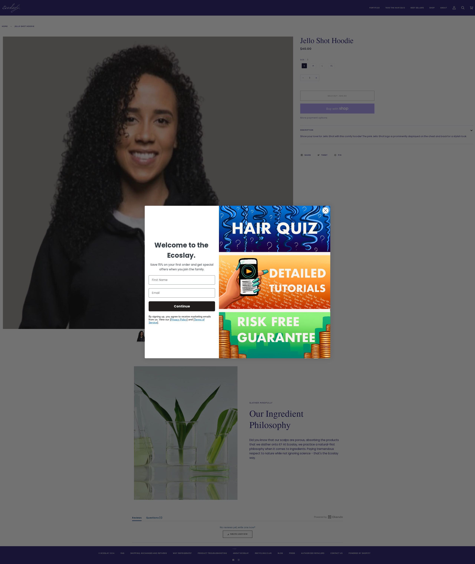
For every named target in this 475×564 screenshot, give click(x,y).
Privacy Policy (179, 319)
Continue (182, 306)
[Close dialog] (325, 210)
